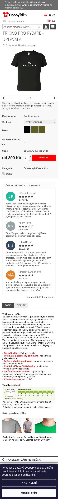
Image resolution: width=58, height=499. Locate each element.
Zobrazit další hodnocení (40, 297)
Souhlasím (29, 493)
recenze (17, 379)
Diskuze (21, 305)
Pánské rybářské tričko (36, 168)
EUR (53, 21)
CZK (49, 21)
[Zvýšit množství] (30, 156)
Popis (8, 305)
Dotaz (9, 174)
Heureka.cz (21, 348)
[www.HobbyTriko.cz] (14, 14)
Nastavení (29, 483)
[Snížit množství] (30, 159)
